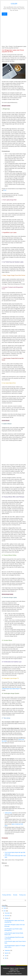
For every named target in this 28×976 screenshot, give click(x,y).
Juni (6, 955)
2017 (4, 910)
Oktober (7, 918)
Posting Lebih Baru (6, 894)
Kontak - (17, 968)
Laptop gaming (8, 812)
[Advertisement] (14, 31)
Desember (7, 913)
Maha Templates (18, 973)
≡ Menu (5, 14)
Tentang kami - (6, 968)
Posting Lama (22, 894)
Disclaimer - (22, 968)
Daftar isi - (12, 968)
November (7, 915)
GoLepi (14, 4)
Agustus (7, 953)
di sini (4, 190)
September (7, 950)
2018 (4, 908)
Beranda (15, 894)
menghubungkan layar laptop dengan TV (11, 688)
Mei (6, 958)
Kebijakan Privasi (14, 970)
